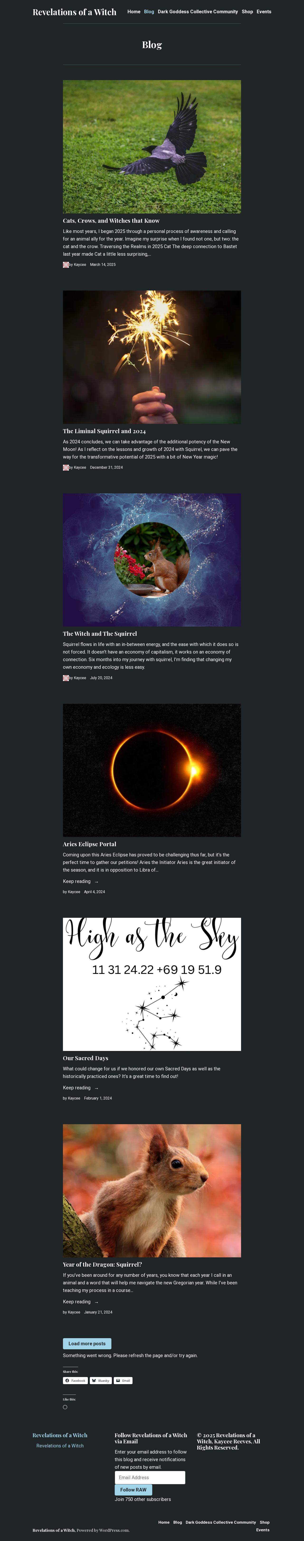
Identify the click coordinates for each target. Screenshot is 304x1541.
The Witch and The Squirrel (100, 633)
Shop (247, 12)
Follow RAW (133, 1490)
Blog (149, 12)
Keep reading (77, 881)
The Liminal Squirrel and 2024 (104, 431)
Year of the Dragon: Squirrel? (102, 1264)
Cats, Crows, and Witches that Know (111, 220)
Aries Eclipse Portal (89, 844)
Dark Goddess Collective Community (198, 12)
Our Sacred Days (85, 1058)
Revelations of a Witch (75, 11)
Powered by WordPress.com (103, 1530)
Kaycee (80, 264)
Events (264, 12)
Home (134, 12)
